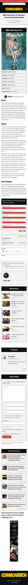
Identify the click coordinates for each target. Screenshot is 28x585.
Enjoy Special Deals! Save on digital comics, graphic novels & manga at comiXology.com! (12, 515)
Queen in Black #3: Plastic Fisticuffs (17, 319)
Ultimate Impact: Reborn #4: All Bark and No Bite (17, 294)
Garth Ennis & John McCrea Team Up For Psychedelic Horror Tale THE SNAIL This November (16, 496)
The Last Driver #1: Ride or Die (18, 327)
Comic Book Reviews (12, 263)
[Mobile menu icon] (26, 9)
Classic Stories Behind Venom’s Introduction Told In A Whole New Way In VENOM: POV (16, 468)
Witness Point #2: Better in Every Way (18, 335)
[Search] (24, 4)
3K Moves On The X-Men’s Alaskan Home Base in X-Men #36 (16, 505)
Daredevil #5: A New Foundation (16, 311)
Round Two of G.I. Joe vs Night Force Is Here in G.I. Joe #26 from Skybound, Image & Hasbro (16, 487)
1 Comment (20, 266)
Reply (24, 368)
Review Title (5, 420)
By (6, 266)
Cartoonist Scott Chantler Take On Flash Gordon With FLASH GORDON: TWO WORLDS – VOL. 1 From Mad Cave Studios (16, 457)
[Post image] (6, 296)
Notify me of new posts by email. (12, 434)
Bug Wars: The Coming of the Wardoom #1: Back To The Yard (18, 303)
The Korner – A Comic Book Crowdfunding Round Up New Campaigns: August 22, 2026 (15, 477)
